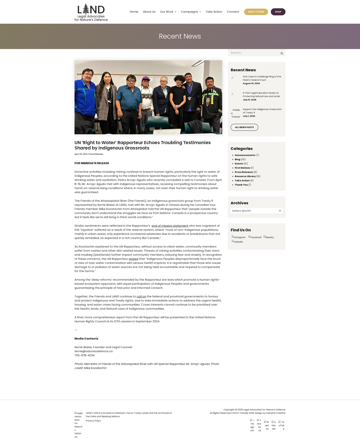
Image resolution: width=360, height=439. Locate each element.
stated (133, 259)
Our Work (166, 12)
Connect (233, 12)
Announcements (245, 155)
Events (239, 163)
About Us (149, 12)
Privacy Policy (93, 420)
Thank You (241, 184)
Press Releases (96, 154)
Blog (237, 159)
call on (141, 296)
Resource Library (245, 176)
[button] (174, 12)
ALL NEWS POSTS (244, 127)
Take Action (214, 12)
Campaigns (189, 12)
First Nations (242, 167)
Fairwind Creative (275, 413)
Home (134, 12)
